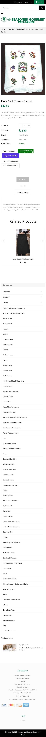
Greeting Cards (8, 339)
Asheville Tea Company (10, 485)
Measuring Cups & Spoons (11, 542)
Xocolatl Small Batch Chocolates (13, 381)
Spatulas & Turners (9, 464)
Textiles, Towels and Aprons (18, 29)
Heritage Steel (7, 386)
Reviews (23, 186)
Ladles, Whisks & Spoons (11, 527)
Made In (5, 329)
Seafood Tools (7, 506)
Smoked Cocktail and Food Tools (14, 313)
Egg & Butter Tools (9, 610)
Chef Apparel (7, 615)
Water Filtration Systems (11, 407)
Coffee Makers (8, 516)
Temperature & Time (10, 579)
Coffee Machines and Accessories (14, 308)
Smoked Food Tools (9, 469)
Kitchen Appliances (9, 589)
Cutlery (5, 303)
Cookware (6, 291)
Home (3, 29)
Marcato (5, 350)
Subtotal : (4, 130)
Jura (4, 625)
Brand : (3, 135)
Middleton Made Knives (10, 391)
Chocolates (6, 402)
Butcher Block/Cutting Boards (12, 423)
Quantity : (5, 125)
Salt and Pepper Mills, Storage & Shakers (16, 584)
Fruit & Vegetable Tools (10, 433)
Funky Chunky (7, 365)
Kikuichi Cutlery (8, 344)
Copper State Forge (9, 412)
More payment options (11, 161)
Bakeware (6, 297)
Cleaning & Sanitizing (9, 459)
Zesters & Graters (9, 553)
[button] (25, 151)
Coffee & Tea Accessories (11, 521)
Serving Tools (7, 547)
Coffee (5, 490)
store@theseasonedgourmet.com (24, 699)
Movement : (5, 139)
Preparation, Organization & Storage (15, 417)
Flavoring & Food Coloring (11, 599)
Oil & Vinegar (7, 568)
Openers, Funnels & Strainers (12, 563)
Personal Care (7, 318)
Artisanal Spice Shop (9, 443)
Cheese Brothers (8, 480)
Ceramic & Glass (8, 475)
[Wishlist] (31, 2)
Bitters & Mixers (8, 532)
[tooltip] (32, 152)
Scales (5, 573)
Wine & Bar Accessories (10, 501)
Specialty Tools (8, 495)
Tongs (5, 454)
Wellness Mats (7, 324)
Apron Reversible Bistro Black (23, 259)
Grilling (5, 537)
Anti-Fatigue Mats (9, 620)
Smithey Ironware (8, 355)
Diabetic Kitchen (8, 396)
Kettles (5, 334)
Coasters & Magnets (9, 558)
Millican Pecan (7, 370)
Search (23, 721)
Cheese (5, 360)
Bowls (5, 594)
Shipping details (23, 192)
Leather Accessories (9, 631)
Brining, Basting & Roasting (11, 449)
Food (4, 438)
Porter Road (7, 376)
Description (23, 179)
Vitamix (5, 605)
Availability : (5, 144)
